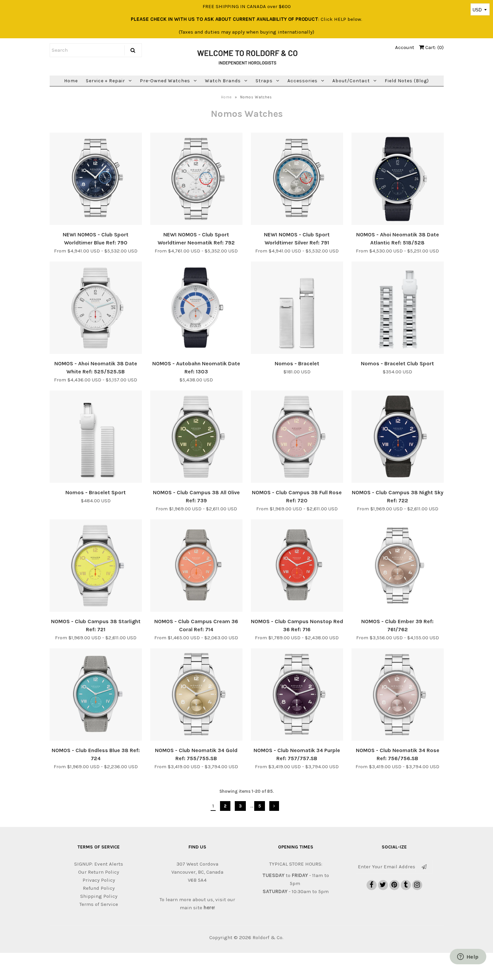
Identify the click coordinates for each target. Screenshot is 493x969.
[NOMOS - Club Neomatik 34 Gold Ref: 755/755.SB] (196, 695)
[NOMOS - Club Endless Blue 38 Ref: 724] (96, 695)
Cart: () (434, 47)
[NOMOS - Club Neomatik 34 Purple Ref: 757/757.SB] (297, 695)
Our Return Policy (98, 872)
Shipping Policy (98, 896)
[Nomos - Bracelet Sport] (96, 437)
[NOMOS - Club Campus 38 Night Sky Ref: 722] (397, 437)
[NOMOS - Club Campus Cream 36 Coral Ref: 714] (196, 566)
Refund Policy (99, 888)
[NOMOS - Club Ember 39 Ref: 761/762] (397, 566)
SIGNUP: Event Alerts (98, 864)
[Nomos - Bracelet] (297, 309)
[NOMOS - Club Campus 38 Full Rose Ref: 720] (297, 437)
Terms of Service (98, 904)
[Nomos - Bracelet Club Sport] (397, 309)
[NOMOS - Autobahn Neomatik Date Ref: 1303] (196, 309)
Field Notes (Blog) (407, 81)
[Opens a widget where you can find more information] (467, 957)
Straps (264, 81)
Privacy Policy (99, 880)
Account (404, 47)
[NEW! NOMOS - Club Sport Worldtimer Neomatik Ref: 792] (196, 180)
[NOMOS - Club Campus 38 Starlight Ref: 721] (96, 566)
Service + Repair (105, 81)
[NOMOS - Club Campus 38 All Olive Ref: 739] (196, 437)
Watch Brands (223, 81)
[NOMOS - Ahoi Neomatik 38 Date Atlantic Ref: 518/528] (397, 180)
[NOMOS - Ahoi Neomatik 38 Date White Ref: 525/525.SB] (96, 309)
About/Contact (351, 81)
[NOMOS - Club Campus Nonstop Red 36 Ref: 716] (297, 566)
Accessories (302, 81)
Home (71, 81)
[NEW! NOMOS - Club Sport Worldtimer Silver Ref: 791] (297, 180)
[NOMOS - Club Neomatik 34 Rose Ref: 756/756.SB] (397, 695)
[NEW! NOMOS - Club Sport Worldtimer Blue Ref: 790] (96, 180)
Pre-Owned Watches (165, 81)
